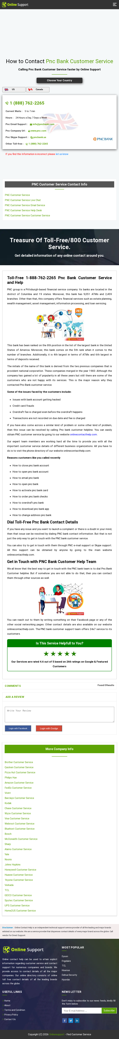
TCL (7, 890)
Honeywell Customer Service (20, 869)
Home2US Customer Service (20, 910)
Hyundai (66, 979)
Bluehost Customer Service (20, 828)
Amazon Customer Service (19, 782)
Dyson (65, 956)
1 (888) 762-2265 (26, 103)
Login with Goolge (49, 728)
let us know (62, 154)
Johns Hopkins (12, 864)
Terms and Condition (14, 1010)
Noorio (8, 859)
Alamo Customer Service (18, 849)
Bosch (8, 833)
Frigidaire (66, 961)
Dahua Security (69, 975)
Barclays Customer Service (19, 798)
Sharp (8, 844)
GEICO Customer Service (18, 895)
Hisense (66, 970)
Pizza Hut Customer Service (20, 772)
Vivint (8, 792)
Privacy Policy (11, 1014)
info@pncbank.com (43, 124)
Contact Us (10, 1019)
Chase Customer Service (18, 808)
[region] (59, 32)
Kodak (8, 803)
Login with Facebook (18, 728)
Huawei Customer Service (19, 874)
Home (7, 1000)
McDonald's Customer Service (21, 839)
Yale (7, 854)
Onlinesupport (56, 1034)
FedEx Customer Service (18, 787)
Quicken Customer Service (19, 767)
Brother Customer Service (19, 762)
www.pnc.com (38, 130)
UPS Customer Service (17, 905)
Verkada (9, 885)
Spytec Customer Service (19, 900)
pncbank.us (39, 137)
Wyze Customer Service (18, 813)
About (7, 1005)
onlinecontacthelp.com (83, 434)
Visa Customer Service (17, 818)
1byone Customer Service (19, 879)
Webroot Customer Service (19, 823)
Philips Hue (11, 777)
